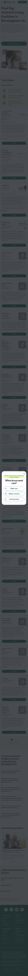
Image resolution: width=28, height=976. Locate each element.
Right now (14, 488)
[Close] (24, 474)
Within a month (14, 494)
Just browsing (14, 499)
